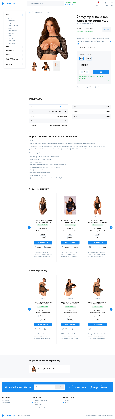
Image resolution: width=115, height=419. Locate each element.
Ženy (7, 15)
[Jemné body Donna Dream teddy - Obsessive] (97, 205)
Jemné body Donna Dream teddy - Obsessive (97, 221)
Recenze (67, 402)
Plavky (9, 35)
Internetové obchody (92, 415)
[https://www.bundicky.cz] (30, 12)
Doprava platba (38, 404)
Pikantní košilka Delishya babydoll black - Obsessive (43, 303)
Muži (7, 47)
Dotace (67, 400)
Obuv (8, 54)
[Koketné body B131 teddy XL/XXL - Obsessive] (70, 287)
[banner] (12, 3)
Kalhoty (10, 28)
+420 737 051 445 (71, 3)
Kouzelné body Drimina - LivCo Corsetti (70, 221)
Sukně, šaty (11, 38)
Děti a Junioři (10, 51)
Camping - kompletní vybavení (12, 63)
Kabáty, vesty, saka (13, 25)
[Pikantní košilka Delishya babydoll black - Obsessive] (43, 287)
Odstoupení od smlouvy (40, 400)
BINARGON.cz (110, 415)
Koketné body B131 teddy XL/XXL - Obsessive (70, 303)
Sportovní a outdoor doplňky (12, 59)
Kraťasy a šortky (12, 30)
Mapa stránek (26, 415)
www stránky (102, 415)
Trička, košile (11, 43)
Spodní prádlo (11, 20)
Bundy (9, 23)
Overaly (10, 18)
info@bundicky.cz (69, 4)
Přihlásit (60, 387)
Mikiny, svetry (11, 33)
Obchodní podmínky (39, 407)
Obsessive (107, 29)
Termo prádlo (11, 40)
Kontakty (36, 402)
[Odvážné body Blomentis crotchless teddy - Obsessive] (43, 205)
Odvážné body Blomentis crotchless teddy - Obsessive (43, 221)
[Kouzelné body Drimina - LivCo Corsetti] (70, 205)
